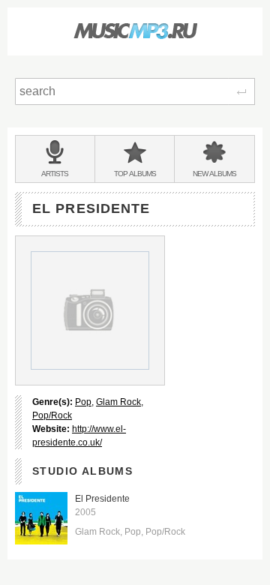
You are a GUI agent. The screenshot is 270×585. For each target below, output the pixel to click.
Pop (83, 402)
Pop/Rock (52, 415)
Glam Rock (118, 402)
